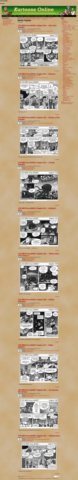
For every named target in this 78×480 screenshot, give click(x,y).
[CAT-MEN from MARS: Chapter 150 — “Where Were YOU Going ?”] (39, 291)
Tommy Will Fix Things (67, 83)
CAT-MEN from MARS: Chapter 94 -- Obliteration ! (36, 18)
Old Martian (32, 168)
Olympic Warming (66, 79)
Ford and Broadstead (67, 57)
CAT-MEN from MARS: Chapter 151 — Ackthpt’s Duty (37, 209)
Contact (63, 20)
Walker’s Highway (66, 85)
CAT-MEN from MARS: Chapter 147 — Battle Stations (35, 346)
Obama (64, 92)
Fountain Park (66, 97)
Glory (64, 76)
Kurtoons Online (39, 10)
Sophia (64, 94)
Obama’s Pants (66, 78)
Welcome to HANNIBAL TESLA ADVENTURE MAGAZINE (32, 16)
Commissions (65, 32)
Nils (63, 63)
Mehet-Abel (65, 51)
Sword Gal (65, 65)
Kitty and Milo (65, 50)
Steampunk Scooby (67, 98)
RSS (51, 478)
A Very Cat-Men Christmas (68, 96)
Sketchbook (64, 95)
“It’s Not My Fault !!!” (7, 21)
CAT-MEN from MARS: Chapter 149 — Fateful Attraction (36, 300)
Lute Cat (64, 90)
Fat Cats (64, 74)
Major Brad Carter (37, 77)
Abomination (65, 70)
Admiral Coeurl (30, 31)
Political (63, 68)
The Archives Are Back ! (7, 20)
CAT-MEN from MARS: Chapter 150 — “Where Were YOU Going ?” (38, 255)
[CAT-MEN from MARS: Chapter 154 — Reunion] (39, 109)
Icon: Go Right (66, 38)
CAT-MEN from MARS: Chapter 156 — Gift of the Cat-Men (37, 26)
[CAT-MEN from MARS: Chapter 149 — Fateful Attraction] (39, 337)
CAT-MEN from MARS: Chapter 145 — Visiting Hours (39, 436)
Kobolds (64, 62)
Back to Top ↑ (55, 478)
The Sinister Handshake (68, 80)
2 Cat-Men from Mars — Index (68, 27)
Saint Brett (65, 93)
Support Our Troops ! (7, 22)
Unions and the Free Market (68, 84)
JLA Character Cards (67, 60)
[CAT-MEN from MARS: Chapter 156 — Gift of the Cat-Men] (39, 66)
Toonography (65, 21)
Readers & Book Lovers (68, 40)
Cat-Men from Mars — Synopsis (69, 29)
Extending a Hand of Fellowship (69, 73)
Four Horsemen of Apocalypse (69, 59)
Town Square (65, 99)
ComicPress (43, 478)
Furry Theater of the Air (7, 19)
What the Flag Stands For (68, 86)
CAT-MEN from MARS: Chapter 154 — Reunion (36, 74)
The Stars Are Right (67, 81)
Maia (52, 305)
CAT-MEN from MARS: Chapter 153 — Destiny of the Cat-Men (39, 118)
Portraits (64, 87)
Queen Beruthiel (66, 52)
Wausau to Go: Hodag (67, 43)
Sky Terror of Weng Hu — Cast (69, 25)
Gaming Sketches (65, 55)
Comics (57, 16)
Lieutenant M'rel (49, 31)
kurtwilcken (25, 29)
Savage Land (65, 64)
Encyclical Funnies (67, 72)
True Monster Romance (68, 67)
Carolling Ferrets (66, 47)
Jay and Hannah (66, 88)
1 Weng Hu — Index (66, 24)
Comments (56, 70)
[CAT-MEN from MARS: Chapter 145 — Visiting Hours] (39, 469)
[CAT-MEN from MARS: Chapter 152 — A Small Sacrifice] (39, 200)
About (62, 16)
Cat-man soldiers (37, 123)
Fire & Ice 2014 (66, 33)
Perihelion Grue (44, 77)
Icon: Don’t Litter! (66, 37)
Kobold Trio (65, 61)
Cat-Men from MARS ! (30, 30)
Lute (64, 89)
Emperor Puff (36, 31)
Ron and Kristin (66, 41)
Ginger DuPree (42, 31)
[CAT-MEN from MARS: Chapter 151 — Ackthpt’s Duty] (39, 246)
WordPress (37, 478)
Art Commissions (7, 16)
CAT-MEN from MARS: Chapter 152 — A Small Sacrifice (36, 163)
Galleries (50, 16)
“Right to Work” (66, 69)
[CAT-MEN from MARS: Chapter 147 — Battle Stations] (39, 382)
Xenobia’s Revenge (67, 54)
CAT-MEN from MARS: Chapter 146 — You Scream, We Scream (38, 391)
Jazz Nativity (65, 39)
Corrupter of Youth (66, 71)
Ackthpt (28, 168)
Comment (57, 114)
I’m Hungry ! (65, 36)
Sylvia (64, 66)
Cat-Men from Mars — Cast (68, 28)
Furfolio (63, 44)
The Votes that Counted (68, 82)
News (15, 16)
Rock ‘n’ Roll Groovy (67, 53)
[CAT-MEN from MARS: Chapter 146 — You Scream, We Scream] (39, 428)
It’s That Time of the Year (68, 77)
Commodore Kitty (66, 48)
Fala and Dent (66, 56)
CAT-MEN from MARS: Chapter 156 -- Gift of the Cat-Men (39, 17)
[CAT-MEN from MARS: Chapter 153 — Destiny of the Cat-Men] (39, 154)
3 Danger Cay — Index (67, 30)
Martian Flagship (29, 32)
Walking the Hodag (67, 100)
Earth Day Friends (66, 49)
